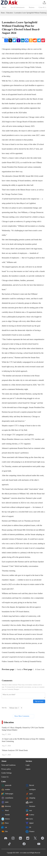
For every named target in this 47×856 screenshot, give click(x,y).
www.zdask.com (24, 853)
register (28, 769)
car (6, 827)
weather (7, 789)
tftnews (7, 819)
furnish (7, 815)
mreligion (32, 789)
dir (30, 827)
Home (4, 7)
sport (31, 794)
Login (28, 765)
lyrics (31, 819)
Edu (6, 831)
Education (9, 13)
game (31, 802)
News (7, 823)
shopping (32, 798)
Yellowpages (9, 794)
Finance (31, 831)
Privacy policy (6, 769)
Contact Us (4, 777)
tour (30, 810)
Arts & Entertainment (17, 7)
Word (7, 810)
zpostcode (8, 785)
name (6, 802)
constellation (9, 798)
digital (31, 823)
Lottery (31, 815)
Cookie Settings (6, 773)
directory (8, 806)
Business (31, 7)
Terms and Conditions (8, 765)
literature (32, 806)
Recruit (31, 785)
